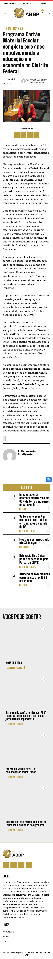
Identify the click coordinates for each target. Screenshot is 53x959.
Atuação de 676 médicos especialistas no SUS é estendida (34, 577)
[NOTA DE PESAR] (26, 642)
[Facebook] (17, 135)
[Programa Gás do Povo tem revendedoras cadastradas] (26, 748)
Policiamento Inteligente (38, 81)
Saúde (23, 585)
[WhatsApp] (30, 135)
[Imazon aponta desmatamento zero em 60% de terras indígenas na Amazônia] (10, 499)
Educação (24, 547)
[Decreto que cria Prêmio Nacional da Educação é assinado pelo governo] (26, 801)
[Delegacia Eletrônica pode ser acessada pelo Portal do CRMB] (10, 560)
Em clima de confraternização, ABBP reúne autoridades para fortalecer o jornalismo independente (26, 716)
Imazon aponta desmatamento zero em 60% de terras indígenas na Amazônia (34, 499)
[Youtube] (29, 865)
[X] (23, 135)
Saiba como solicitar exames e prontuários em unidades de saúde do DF (33, 521)
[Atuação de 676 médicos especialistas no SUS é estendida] (10, 578)
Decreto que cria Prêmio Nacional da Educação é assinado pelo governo (26, 823)
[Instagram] (13, 865)
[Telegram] (36, 135)
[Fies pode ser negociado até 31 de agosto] (10, 543)
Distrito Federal (28, 531)
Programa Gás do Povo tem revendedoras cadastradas (21, 770)
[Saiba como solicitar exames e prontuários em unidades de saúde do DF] (10, 521)
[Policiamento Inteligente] (23, 81)
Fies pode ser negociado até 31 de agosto (34, 541)
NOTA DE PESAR (14, 662)
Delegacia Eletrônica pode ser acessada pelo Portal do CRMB (33, 559)
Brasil (23, 509)
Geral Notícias (14, 28)
